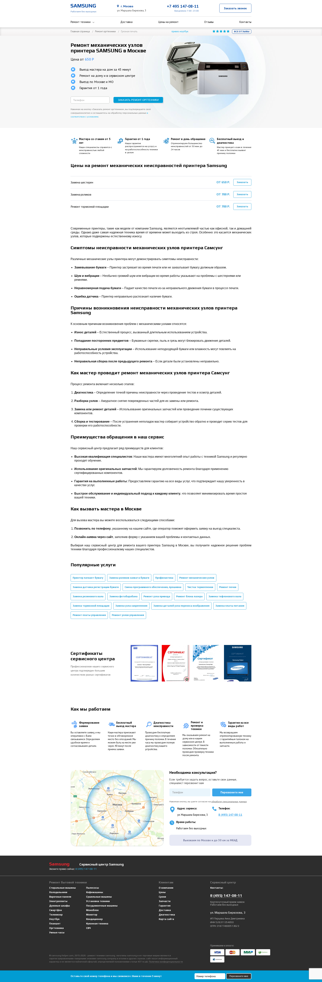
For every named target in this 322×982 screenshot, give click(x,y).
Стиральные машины (62, 887)
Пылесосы (92, 887)
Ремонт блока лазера (189, 596)
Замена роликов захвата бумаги (129, 577)
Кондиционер (94, 919)
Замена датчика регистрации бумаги (96, 587)
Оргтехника (56, 928)
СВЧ (88, 928)
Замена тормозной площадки (91, 605)
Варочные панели (60, 896)
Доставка (126, 22)
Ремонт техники (81, 22)
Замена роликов (81, 194)
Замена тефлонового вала (225, 596)
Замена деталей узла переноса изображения (181, 605)
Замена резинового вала (88, 596)
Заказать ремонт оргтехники (138, 100)
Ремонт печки (227, 587)
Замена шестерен (82, 182)
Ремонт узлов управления (128, 615)
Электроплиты (58, 901)
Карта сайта (166, 919)
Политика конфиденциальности (166, 961)
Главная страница (80, 31)
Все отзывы (241, 31)
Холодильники (58, 892)
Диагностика (167, 914)
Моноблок (92, 910)
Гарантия (165, 905)
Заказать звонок (235, 8)
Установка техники (98, 901)
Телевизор (56, 914)
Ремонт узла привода (156, 596)
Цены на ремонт (168, 22)
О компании (166, 887)
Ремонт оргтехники (105, 31)
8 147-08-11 (86, 869)
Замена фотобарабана (123, 596)
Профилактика (164, 577)
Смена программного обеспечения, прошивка (153, 587)
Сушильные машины (99, 896)
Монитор (91, 914)
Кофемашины (94, 892)
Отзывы (209, 22)
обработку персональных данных (229, 801)
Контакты (245, 22)
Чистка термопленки (200, 587)
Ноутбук (54, 919)
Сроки (162, 896)
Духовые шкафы (59, 905)
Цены (162, 892)
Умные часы (56, 932)
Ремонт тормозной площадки (90, 206)
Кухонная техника (97, 923)
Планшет (55, 923)
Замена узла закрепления (131, 605)
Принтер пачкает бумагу (88, 577)
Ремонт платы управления (89, 615)
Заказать (242, 182)
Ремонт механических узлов (196, 577)
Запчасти (165, 901)
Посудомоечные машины (102, 905)
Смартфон (55, 910)
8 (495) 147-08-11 (230, 814)
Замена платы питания (229, 605)
